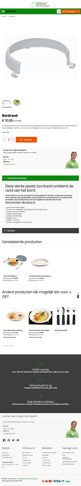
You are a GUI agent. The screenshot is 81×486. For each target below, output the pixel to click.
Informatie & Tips (68, 452)
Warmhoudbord (10, 276)
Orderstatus (46, 463)
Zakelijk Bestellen (68, 464)
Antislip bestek (61, 330)
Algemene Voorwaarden (67, 458)
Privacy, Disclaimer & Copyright (27, 479)
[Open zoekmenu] (59, 11)
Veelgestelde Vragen (49, 452)
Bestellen (45, 455)
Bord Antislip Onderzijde (39, 330)
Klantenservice (27, 455)
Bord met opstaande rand (40, 276)
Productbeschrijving (16, 178)
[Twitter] (13, 440)
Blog (63, 455)
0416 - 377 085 (8, 159)
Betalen (45, 458)
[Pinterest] (9, 440)
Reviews (11, 230)
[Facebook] (4, 440)
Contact (25, 465)
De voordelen (26, 463)
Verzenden (46, 460)
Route (24, 458)
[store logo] (40, 4)
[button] (16, 102)
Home (4, 16)
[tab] (40, 178)
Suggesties (26, 460)
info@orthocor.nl (9, 164)
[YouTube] (18, 440)
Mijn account (46, 465)
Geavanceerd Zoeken (69, 461)
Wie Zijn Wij (26, 452)
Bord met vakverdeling (13, 330)
